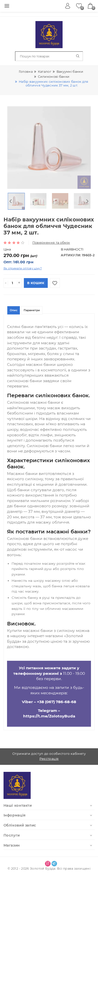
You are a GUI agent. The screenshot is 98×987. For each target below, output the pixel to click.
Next (87, 201)
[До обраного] (55, 283)
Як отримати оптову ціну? (23, 268)
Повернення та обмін (51, 242)
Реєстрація (49, 759)
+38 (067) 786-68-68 (56, 701)
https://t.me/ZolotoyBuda (49, 716)
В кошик (35, 283)
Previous (10, 201)
